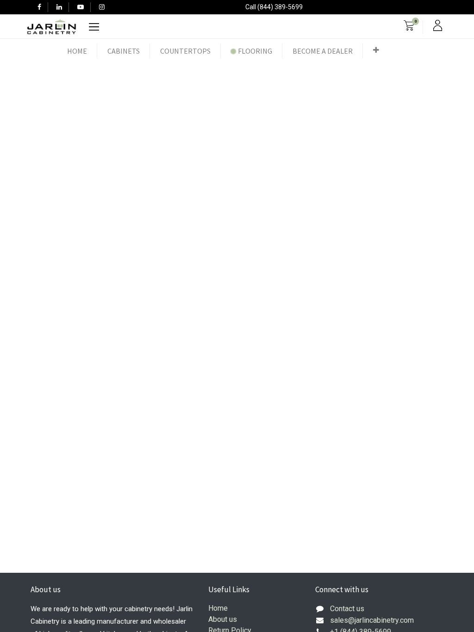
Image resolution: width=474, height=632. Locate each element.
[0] (409, 26)
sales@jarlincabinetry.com (372, 620)
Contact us (347, 608)
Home (218, 608)
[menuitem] (77, 51)
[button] (376, 50)
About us (222, 619)
